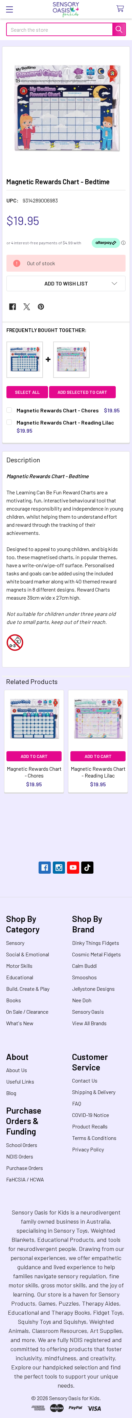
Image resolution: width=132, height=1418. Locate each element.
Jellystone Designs (93, 988)
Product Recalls (90, 1126)
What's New (20, 1023)
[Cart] (121, 9)
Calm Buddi (84, 965)
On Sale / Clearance (27, 1011)
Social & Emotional (27, 954)
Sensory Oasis (88, 1011)
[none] (66, 110)
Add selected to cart (82, 392)
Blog (11, 1093)
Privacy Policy (88, 1149)
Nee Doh (81, 1000)
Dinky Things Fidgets (95, 942)
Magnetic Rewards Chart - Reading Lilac (98, 772)
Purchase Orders (24, 1168)
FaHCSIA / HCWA (25, 1179)
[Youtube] (73, 868)
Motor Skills (19, 965)
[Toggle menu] (9, 9)
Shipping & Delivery (93, 1092)
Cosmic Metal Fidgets (96, 954)
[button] (66, 283)
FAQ (76, 1103)
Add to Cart (34, 756)
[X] (27, 307)
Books (13, 1000)
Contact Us (84, 1080)
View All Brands (89, 1023)
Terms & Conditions (94, 1138)
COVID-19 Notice (90, 1115)
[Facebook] (12, 307)
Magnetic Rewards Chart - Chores (34, 772)
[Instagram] (59, 868)
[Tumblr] (87, 868)
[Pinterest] (41, 307)
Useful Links (20, 1081)
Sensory (15, 942)
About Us (16, 1070)
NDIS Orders (19, 1156)
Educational (19, 977)
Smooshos (84, 977)
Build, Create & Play (27, 988)
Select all (27, 392)
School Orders (21, 1145)
